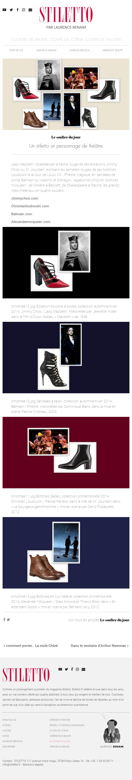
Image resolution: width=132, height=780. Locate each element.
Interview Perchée (60, 720)
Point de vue (16, 50)
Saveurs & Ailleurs (46, 50)
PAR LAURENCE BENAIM (66, 27)
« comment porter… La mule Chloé (30, 645)
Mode (6, 736)
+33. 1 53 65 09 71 (102, 761)
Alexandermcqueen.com (30, 221)
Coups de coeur (59, 731)
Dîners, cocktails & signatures (67, 725)
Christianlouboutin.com (30, 206)
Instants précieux (79, 50)
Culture (7, 731)
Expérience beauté (113, 50)
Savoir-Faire (9, 747)
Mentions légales (33, 764)
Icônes (7, 725)
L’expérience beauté (60, 736)
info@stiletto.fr (11, 764)
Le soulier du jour (66, 137)
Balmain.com (21, 213)
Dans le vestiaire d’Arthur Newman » (100, 645)
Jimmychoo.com (24, 198)
